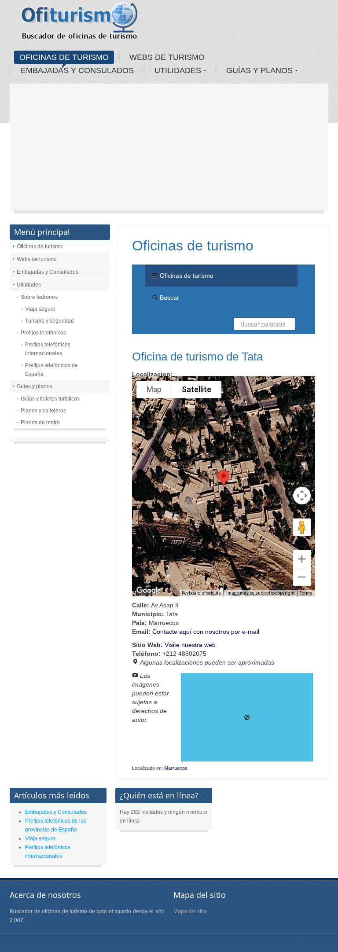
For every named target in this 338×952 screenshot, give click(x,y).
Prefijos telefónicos (43, 333)
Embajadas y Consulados (47, 272)
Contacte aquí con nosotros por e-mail (205, 631)
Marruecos (175, 768)
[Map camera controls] (302, 495)
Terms (306, 593)
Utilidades (29, 285)
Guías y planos (34, 386)
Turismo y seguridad (49, 321)
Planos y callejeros (43, 411)
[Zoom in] (302, 559)
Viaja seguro (40, 309)
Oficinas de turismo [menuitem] (185, 275)
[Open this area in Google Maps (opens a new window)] (148, 590)
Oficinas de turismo (39, 246)
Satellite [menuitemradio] (196, 389)
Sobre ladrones (39, 297)
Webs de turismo (37, 259)
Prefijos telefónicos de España (51, 369)
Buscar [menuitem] (168, 297)
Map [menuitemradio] (154, 389)
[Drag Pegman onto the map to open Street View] (302, 527)
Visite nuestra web (190, 644)
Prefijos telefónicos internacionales (47, 349)
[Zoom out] (302, 577)
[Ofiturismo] (80, 23)
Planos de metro (40, 422)
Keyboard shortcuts (201, 593)
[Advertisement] (169, 149)
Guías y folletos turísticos (50, 399)
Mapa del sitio (190, 911)
